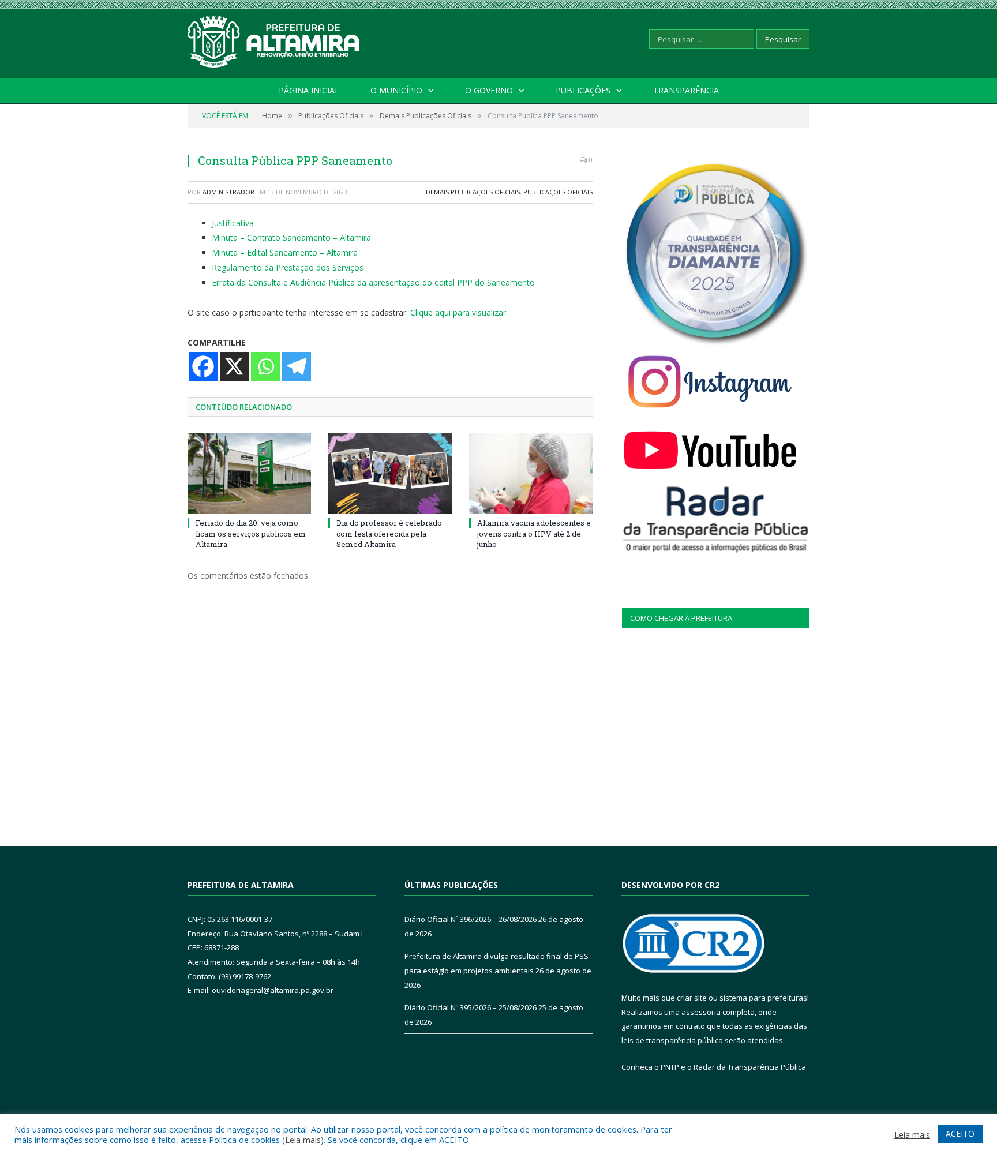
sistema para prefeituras (763, 997)
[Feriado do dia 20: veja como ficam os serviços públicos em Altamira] (249, 473)
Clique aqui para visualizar (458, 312)
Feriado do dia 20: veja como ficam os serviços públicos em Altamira (251, 533)
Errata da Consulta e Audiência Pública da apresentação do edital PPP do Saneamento (373, 282)
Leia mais (303, 1139)
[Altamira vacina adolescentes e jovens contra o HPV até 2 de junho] (531, 473)
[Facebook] (203, 366)
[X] (234, 366)
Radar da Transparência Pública (750, 1067)
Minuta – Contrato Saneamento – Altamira (291, 237)
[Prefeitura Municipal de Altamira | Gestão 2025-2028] (274, 39)
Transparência (686, 90)
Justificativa (233, 223)
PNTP (670, 1067)
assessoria (701, 1012)
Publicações (583, 90)
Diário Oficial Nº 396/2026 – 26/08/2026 (470, 919)
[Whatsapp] (265, 366)
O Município (396, 90)
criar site (692, 997)
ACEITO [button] (960, 1133)
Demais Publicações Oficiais (473, 192)
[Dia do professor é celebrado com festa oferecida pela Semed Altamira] (390, 473)
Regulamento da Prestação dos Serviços (287, 267)
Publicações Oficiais (558, 192)
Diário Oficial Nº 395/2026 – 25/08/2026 (470, 1007)
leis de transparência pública (672, 1040)
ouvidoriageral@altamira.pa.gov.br (272, 990)
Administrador (228, 192)
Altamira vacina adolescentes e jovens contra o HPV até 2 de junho (534, 533)
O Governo (489, 90)
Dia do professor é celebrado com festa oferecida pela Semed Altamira (389, 533)
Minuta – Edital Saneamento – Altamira (285, 252)
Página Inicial (309, 90)
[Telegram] (296, 366)
